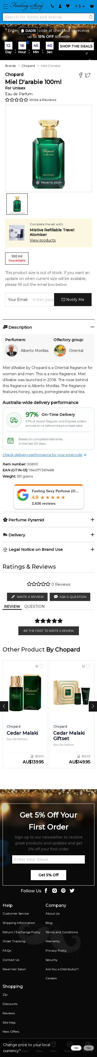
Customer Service (16, 913)
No (89, 1048)
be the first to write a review (49, 631)
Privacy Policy (56, 950)
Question (34, 606)
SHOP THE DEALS (76, 46)
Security (52, 960)
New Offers (11, 1031)
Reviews (9, 1013)
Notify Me (74, 299)
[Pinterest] (63, 891)
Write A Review (30, 597)
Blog (49, 923)
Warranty (53, 941)
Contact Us (11, 960)
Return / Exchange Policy (21, 932)
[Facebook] (81, 75)
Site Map (9, 1022)
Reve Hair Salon (14, 969)
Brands (10, 66)
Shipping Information (19, 923)
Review (12, 606)
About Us (52, 913)
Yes (76, 1048)
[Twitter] (88, 75)
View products (43, 240)
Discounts (10, 1004)
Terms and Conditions (62, 932)
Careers (51, 978)
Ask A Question (72, 597)
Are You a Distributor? (62, 969)
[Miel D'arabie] (17, 204)
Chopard (28, 66)
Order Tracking (14, 941)
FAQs (7, 950)
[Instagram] (54, 891)
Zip (5, 994)
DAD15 (31, 31)
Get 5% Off (48, 875)
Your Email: (18, 299)
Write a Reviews (42, 100)
